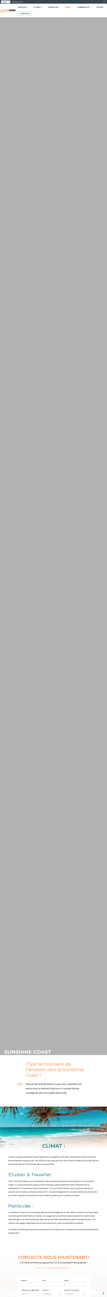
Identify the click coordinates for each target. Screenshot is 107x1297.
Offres (99, 7)
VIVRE (67, 7)
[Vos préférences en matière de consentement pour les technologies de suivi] (103, 1293)
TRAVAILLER (53, 7)
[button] (104, 1)
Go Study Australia (17, 2)
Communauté (83, 7)
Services (22, 7)
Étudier (37, 7)
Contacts (25, 14)
